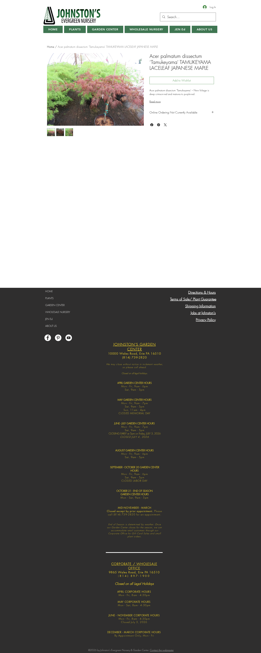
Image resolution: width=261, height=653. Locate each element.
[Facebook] (47, 337)
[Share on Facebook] (152, 125)
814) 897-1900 (135, 576)
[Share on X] (165, 125)
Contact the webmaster (162, 650)
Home (50, 47)
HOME (49, 291)
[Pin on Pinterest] (158, 125)
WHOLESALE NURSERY (57, 312)
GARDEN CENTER (55, 305)
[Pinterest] (58, 337)
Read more (155, 101)
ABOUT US (51, 326)
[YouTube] (68, 337)
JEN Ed (49, 319)
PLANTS (49, 298)
